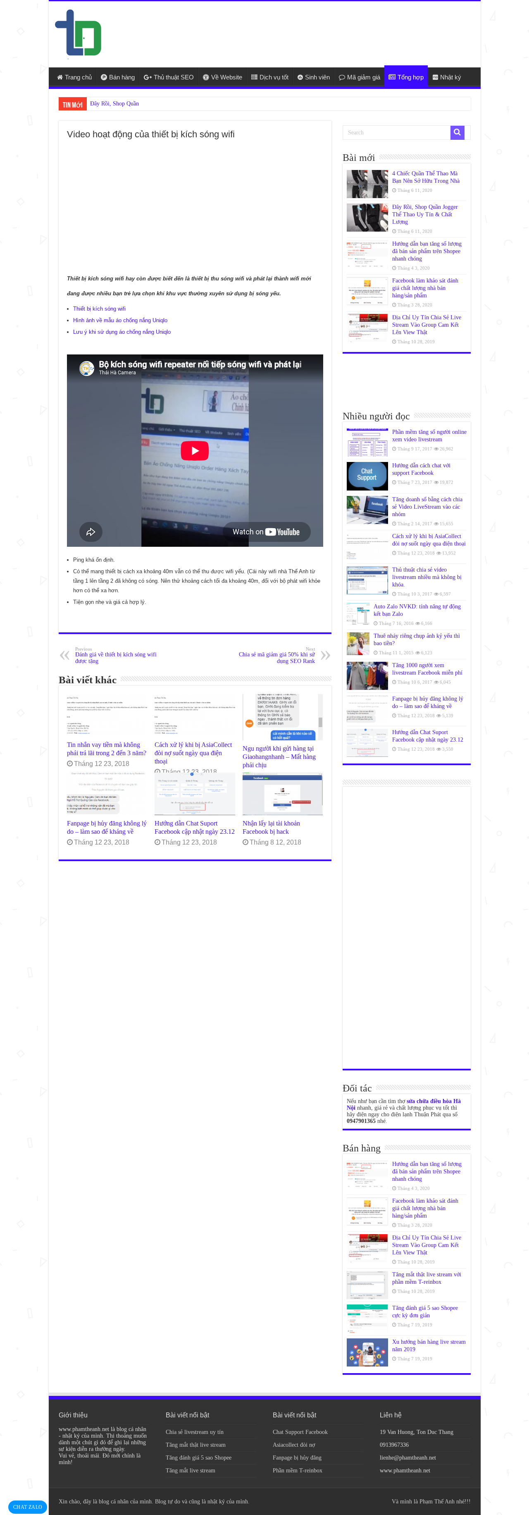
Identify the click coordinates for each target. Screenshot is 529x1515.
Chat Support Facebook (300, 1432)
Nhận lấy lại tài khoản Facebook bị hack (271, 827)
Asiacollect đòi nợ (294, 1445)
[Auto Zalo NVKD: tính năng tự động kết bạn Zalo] (358, 614)
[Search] (457, 133)
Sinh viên (317, 77)
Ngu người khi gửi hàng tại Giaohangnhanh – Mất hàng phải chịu (279, 756)
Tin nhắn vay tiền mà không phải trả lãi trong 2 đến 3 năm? (106, 749)
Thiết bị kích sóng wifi (99, 309)
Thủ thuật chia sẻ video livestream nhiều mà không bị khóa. (427, 577)
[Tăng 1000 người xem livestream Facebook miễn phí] (367, 676)
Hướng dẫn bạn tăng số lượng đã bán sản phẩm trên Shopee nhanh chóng (427, 251)
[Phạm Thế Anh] (78, 33)
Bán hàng (122, 77)
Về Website (226, 77)
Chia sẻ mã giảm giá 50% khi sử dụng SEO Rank (277, 655)
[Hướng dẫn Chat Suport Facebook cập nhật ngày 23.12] (367, 743)
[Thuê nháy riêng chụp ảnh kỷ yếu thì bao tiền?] (358, 643)
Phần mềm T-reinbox (297, 1470)
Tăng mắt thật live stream (196, 1445)
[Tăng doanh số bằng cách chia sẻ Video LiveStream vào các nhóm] (367, 510)
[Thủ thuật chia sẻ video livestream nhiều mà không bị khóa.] (367, 580)
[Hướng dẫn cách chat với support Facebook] (367, 476)
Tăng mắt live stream (190, 1470)
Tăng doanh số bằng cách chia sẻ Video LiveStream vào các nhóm (427, 506)
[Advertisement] (324, 28)
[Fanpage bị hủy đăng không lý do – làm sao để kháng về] (367, 709)
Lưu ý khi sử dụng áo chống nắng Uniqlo (122, 332)
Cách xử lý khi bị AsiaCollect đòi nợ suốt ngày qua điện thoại (193, 753)
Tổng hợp (411, 77)
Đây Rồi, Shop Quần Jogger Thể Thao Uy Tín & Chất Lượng (425, 214)
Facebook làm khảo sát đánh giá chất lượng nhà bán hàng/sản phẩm (425, 288)
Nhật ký (450, 77)
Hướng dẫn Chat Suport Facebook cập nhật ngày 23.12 (195, 827)
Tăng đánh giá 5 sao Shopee (198, 1458)
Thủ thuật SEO (174, 77)
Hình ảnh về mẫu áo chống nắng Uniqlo (120, 320)
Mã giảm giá (363, 77)
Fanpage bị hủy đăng (297, 1458)
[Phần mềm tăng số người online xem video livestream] (367, 442)
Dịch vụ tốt (274, 77)
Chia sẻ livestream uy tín (195, 1432)
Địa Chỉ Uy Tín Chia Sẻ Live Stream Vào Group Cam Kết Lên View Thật (426, 324)
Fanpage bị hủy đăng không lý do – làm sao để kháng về (107, 827)
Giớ (94, 104)
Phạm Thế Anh (437, 1501)
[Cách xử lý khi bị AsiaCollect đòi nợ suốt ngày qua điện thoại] (367, 547)
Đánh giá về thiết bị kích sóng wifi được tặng (116, 655)
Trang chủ (78, 77)
